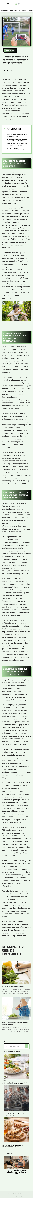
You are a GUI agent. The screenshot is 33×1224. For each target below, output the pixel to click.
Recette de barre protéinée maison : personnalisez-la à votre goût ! (13, 1146)
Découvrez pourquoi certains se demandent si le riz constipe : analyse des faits (15, 1082)
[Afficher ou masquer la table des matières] (25, 129)
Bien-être (10, 50)
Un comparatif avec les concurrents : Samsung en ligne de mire (17, 144)
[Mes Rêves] (18, 4)
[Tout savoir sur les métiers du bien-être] (16, 972)
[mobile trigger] (8, 4)
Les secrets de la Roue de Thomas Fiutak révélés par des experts (14, 1114)
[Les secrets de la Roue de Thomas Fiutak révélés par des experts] (16, 1098)
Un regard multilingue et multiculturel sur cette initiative (16, 149)
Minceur (5, 1018)
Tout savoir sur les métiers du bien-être (13, 986)
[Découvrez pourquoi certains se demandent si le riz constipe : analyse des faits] (16, 1066)
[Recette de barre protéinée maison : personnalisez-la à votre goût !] (16, 1129)
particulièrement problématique (15, 400)
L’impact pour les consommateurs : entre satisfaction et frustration (17, 139)
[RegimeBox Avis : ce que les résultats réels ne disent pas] (16, 1162)
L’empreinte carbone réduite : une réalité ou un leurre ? (17, 135)
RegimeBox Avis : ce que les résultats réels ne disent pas (16, 1172)
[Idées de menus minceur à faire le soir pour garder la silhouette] (16, 1008)
